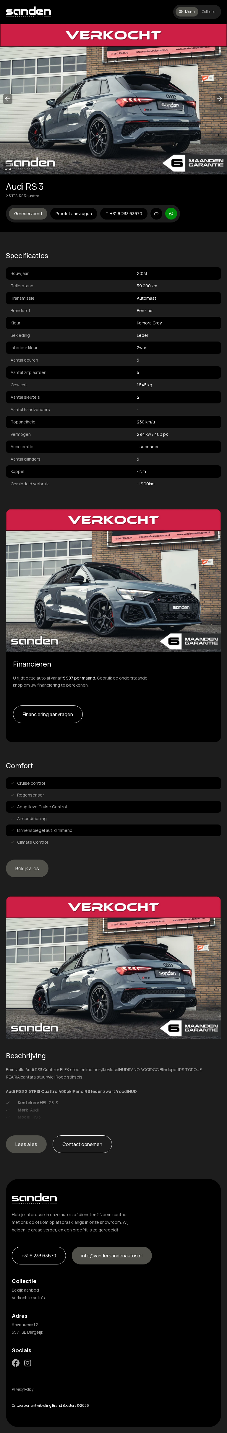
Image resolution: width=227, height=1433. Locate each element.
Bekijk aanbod (25, 1290)
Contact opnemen (82, 1144)
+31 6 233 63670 (39, 1255)
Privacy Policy (22, 1389)
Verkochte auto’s (28, 1297)
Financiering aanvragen (48, 714)
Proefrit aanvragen (74, 213)
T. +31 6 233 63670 (124, 213)
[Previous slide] (7, 99)
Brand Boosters (64, 1405)
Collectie (208, 11)
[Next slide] (219, 99)
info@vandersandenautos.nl (111, 1255)
